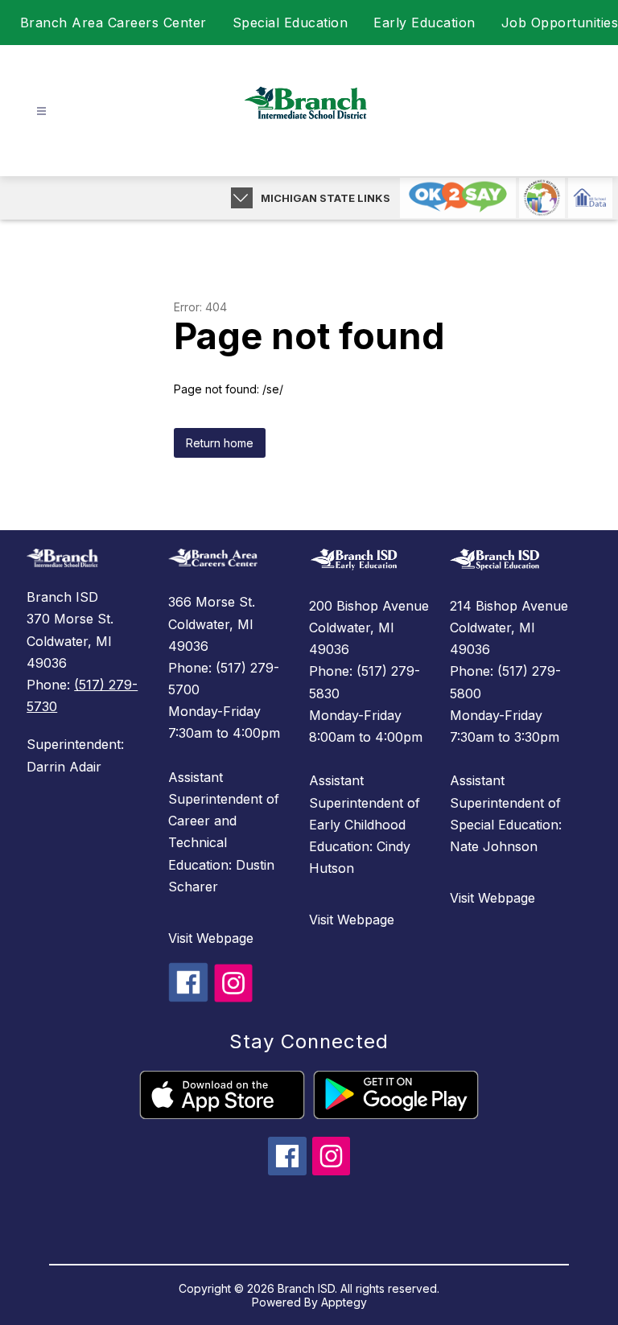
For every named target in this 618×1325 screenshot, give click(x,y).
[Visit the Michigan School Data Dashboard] (590, 198)
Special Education (290, 22)
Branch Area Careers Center (113, 22)
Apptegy (344, 1302)
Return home (219, 443)
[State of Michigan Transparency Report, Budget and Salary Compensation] (542, 198)
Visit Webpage (210, 938)
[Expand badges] (242, 197)
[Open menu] (41, 111)
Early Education (424, 22)
